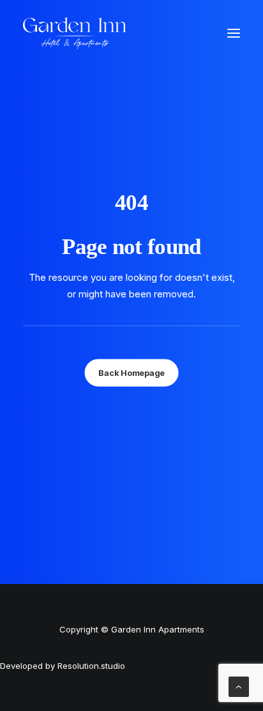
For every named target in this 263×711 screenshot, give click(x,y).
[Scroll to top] (239, 686)
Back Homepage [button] (131, 373)
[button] (233, 33)
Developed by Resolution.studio (62, 666)
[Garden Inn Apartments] (74, 33)
